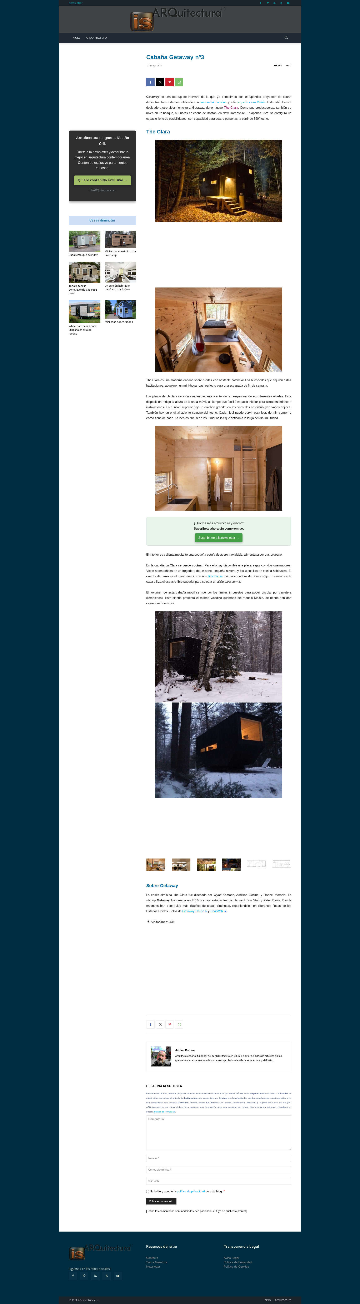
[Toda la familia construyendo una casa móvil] (84, 272)
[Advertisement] (218, 257)
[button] (286, 38)
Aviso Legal (231, 1257)
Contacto (152, 1257)
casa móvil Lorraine (213, 102)
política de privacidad (191, 1191)
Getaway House (193, 911)
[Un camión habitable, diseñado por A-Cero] (120, 272)
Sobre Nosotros (156, 1262)
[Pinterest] (267, 3)
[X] (281, 3)
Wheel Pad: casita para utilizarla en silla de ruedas (82, 330)
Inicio (76, 37)
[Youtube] (288, 3)
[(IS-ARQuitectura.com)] (180, 19)
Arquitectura (96, 37)
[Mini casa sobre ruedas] (120, 309)
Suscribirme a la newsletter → (218, 537)
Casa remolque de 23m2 (83, 254)
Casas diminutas (102, 220)
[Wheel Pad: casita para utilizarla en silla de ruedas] (84, 311)
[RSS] (274, 3)
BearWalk (217, 911)
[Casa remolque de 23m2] (84, 241)
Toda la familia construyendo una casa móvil (83, 289)
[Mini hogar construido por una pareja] (120, 239)
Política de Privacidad (164, 1112)
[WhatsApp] (179, 82)
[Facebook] (261, 3)
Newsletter (75, 3)
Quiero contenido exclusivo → (102, 180)
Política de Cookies (236, 1266)
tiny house (215, 576)
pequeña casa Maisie (251, 102)
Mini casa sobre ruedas (119, 322)
